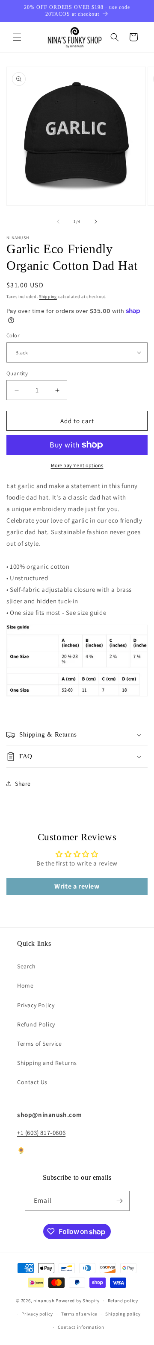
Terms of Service (39, 1043)
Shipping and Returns (47, 1063)
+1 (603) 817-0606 (41, 1133)
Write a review (76, 886)
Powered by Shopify (78, 1301)
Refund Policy (36, 1024)
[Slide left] (58, 221)
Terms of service (79, 1314)
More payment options (77, 465)
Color (12, 335)
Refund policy (123, 1301)
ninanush (44, 1301)
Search (26, 966)
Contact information (81, 1327)
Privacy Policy (35, 1005)
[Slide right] (95, 221)
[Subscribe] (119, 1201)
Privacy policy (37, 1314)
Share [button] (23, 783)
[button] (17, 37)
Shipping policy (123, 1314)
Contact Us (32, 1082)
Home (25, 985)
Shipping (48, 296)
